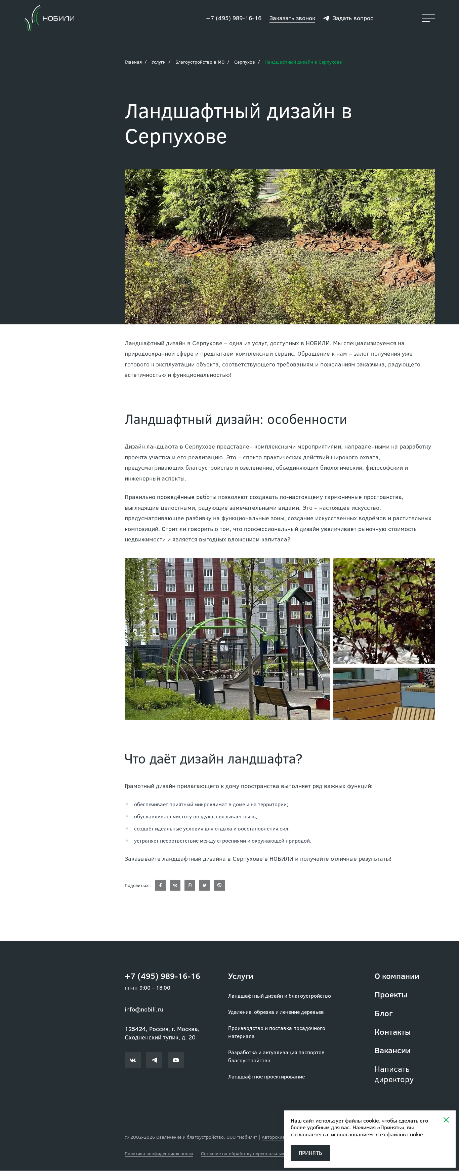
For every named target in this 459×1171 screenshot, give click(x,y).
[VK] (175, 885)
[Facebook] (160, 885)
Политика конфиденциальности (159, 1153)
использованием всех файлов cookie (377, 1134)
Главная (133, 62)
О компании (397, 976)
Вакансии (393, 1050)
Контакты (393, 1031)
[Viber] (219, 885)
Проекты (391, 994)
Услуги (159, 62)
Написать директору (394, 1074)
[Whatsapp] (189, 885)
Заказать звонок (292, 18)
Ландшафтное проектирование (266, 1076)
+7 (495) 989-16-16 (233, 18)
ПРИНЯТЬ (310, 1152)
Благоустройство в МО (199, 62)
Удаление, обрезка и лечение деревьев (276, 1012)
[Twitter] (204, 885)
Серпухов (244, 62)
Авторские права (280, 1137)
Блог (383, 1013)
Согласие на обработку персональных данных (251, 1153)
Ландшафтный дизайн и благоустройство (279, 995)
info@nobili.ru (144, 1009)
